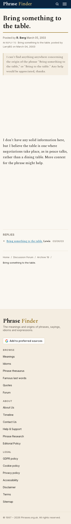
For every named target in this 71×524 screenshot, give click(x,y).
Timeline (8, 414)
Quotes (7, 385)
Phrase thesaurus (13, 370)
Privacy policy (11, 472)
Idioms (7, 363)
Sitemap (8, 501)
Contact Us (10, 421)
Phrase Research (13, 436)
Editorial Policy (12, 443)
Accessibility (10, 480)
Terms (7, 494)
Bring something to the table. (25, 241)
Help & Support (12, 429)
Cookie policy (11, 465)
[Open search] (57, 4)
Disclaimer (9, 487)
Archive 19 (43, 257)
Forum (7, 392)
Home (6, 257)
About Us (8, 407)
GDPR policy (10, 458)
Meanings (9, 356)
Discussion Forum (23, 257)
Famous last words (14, 378)
